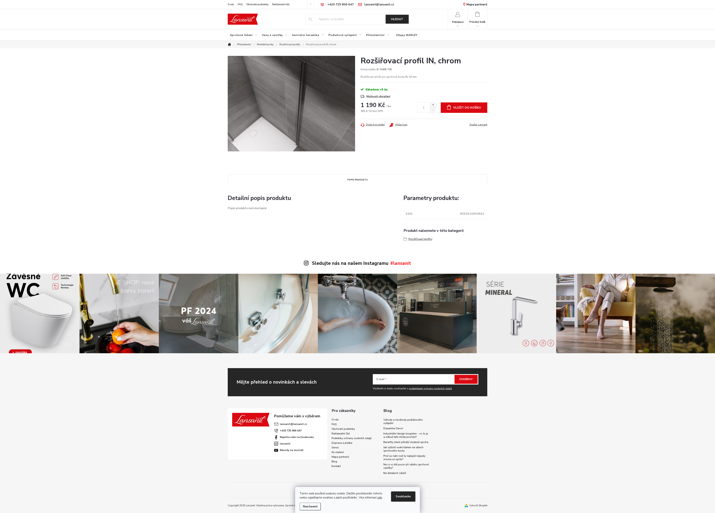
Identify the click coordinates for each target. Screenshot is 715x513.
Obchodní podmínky (257, 4)
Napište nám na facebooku (297, 437)
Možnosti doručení (378, 96)
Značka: (478, 124)
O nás (231, 4)
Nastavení (310, 506)
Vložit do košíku (467, 108)
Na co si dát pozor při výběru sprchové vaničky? (406, 466)
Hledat (397, 19)
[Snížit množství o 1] (433, 110)
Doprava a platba (342, 443)
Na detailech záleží (394, 473)
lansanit (285, 443)
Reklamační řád (280, 4)
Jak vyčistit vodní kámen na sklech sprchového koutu (403, 449)
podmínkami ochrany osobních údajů (430, 388)
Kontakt (336, 466)
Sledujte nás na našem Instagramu (350, 263)
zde (379, 497)
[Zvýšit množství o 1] (433, 105)
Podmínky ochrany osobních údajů (352, 438)
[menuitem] (244, 35)
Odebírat (466, 379)
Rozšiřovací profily (420, 239)
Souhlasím (403, 496)
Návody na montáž (292, 450)
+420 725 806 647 (291, 430)
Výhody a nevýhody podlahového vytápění (403, 421)
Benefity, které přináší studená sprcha (405, 442)
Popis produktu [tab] (357, 179)
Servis (335, 447)
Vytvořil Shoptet (478, 505)
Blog (334, 461)
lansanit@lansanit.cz (293, 424)
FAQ (240, 4)
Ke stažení (338, 452)
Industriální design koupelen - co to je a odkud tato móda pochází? (405, 435)
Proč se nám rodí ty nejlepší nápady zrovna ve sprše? (404, 457)
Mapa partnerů (476, 4)
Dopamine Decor (393, 428)
